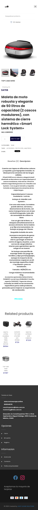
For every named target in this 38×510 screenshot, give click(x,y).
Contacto (7, 461)
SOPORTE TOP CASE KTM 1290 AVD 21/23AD (17, 336)
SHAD (12, 145)
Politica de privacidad (11, 466)
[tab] (5, 73)
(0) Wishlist (17, 22)
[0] (6, 7)
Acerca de (7, 457)
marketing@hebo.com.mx (12, 410)
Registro (6, 442)
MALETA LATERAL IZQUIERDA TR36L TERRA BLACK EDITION (6, 338)
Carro (6, 433)
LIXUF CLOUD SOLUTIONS (26, 506)
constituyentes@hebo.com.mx (14, 407)
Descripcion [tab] (25, 161)
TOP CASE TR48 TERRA (6, 369)
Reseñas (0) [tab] (13, 161)
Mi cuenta (7, 438)
